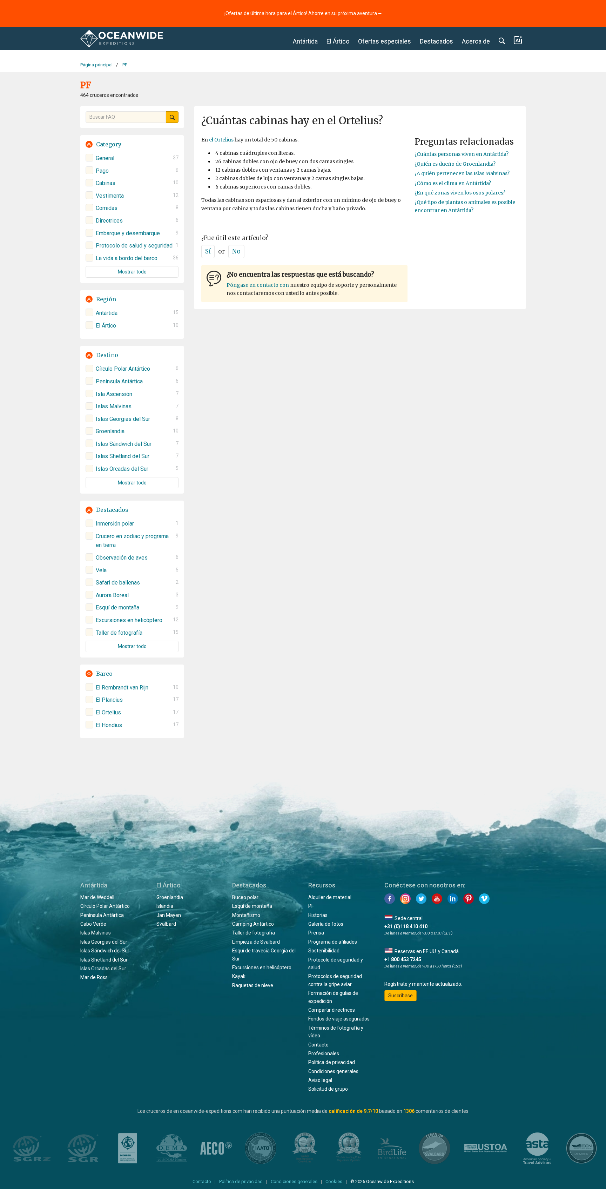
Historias (318, 915)
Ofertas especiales (384, 41)
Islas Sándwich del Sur (104, 950)
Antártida (305, 41)
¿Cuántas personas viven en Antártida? (462, 154)
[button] (132, 144)
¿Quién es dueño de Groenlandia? (455, 164)
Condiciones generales (333, 1071)
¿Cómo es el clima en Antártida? (453, 183)
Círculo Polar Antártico (105, 906)
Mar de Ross (94, 977)
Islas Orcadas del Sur (103, 968)
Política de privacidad (331, 1062)
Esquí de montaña (252, 906)
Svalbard (166, 924)
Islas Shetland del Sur (104, 960)
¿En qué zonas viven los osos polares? (460, 193)
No (236, 251)
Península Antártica (102, 915)
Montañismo (246, 915)
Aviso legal (320, 1080)
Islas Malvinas (95, 933)
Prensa (316, 933)
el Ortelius (221, 140)
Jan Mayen (168, 915)
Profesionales (323, 1053)
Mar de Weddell (97, 897)
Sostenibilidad (323, 950)
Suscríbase (400, 995)
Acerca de (476, 41)
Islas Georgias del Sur (103, 942)
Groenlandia (169, 897)
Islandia (164, 906)
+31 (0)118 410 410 (405, 926)
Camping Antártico (253, 924)
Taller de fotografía (253, 933)
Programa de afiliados (332, 942)
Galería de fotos (325, 924)
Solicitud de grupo (328, 1089)
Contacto (318, 1045)
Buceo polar (245, 897)
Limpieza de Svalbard (256, 942)
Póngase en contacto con (258, 285)
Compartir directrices (331, 1010)
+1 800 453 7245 (402, 959)
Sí (208, 251)
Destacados (436, 41)
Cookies (333, 1181)
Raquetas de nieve (252, 985)
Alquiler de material (329, 897)
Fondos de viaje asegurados (339, 1019)
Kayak (238, 976)
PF (311, 906)
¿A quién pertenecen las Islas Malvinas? (462, 173)
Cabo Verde (93, 924)
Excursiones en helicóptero (261, 967)
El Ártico (337, 41)
